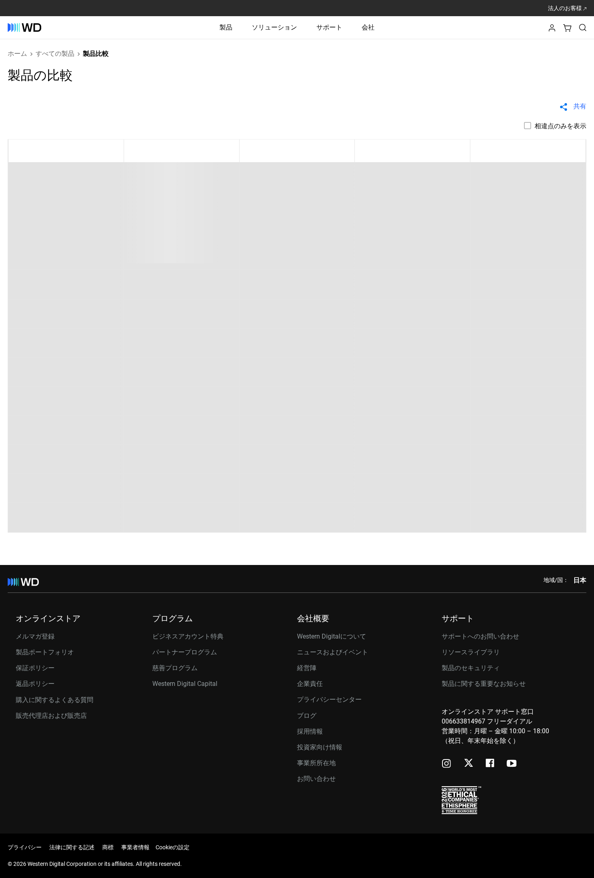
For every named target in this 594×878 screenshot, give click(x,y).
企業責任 (310, 684)
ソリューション (274, 27)
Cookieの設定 (173, 847)
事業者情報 (135, 847)
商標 (108, 847)
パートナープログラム (184, 652)
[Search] (582, 27)
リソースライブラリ (471, 652)
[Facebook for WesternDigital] (490, 764)
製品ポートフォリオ (45, 652)
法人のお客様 (565, 8)
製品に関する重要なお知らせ (484, 684)
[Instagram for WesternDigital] (446, 764)
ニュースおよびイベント (332, 652)
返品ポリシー (35, 684)
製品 (225, 27)
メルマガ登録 (35, 636)
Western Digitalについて (331, 636)
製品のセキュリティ (471, 668)
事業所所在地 (316, 763)
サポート (329, 27)
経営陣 (306, 668)
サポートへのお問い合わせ (480, 636)
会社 (368, 27)
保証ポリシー (35, 668)
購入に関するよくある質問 (54, 700)
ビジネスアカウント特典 (187, 636)
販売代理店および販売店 (51, 715)
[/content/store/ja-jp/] (24, 27)
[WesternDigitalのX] (468, 763)
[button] (552, 30)
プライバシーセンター (329, 699)
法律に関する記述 (72, 847)
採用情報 (310, 731)
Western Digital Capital (184, 684)
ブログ (306, 715)
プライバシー (25, 847)
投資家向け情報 (319, 747)
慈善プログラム (175, 668)
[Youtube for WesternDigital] (511, 764)
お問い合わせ (316, 779)
